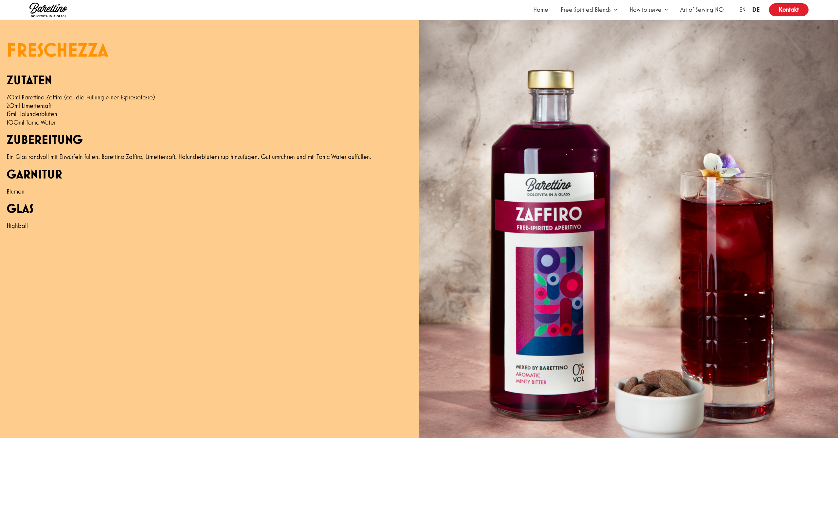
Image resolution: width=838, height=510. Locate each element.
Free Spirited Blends (586, 9)
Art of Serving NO (702, 9)
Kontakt (789, 9)
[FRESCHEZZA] (48, 9)
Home (540, 9)
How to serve (645, 9)
